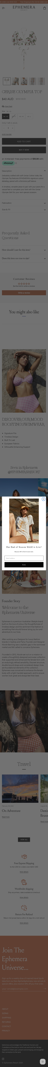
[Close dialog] (43, 499)
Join (24, 565)
